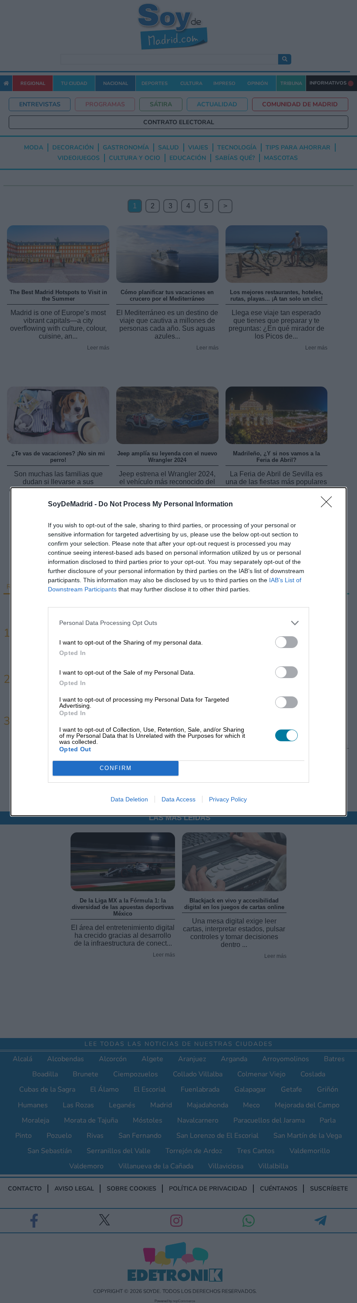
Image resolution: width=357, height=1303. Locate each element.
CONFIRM (116, 768)
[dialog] (178, 652)
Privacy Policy (228, 799)
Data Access (178, 799)
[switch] (286, 642)
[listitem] (178, 623)
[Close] (329, 504)
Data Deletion (129, 799)
